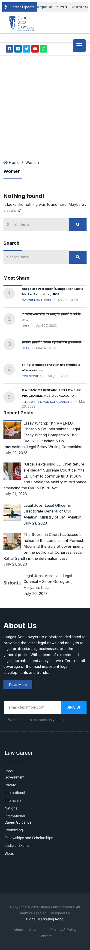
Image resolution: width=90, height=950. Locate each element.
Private (10, 785)
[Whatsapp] (43, 49)
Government (14, 777)
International (15, 793)
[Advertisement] (45, 102)
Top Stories (31, 376)
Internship (13, 800)
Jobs (9, 771)
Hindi (26, 326)
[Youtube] (35, 49)
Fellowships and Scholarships (47, 401)
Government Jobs (36, 300)
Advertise (37, 930)
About (18, 930)
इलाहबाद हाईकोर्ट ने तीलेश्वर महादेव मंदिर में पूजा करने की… (53, 342)
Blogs (9, 853)
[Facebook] (9, 49)
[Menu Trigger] (79, 45)
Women (32, 162)
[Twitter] (26, 49)
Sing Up (74, 707)
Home (14, 162)
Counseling (14, 830)
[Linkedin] (18, 49)
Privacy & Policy (63, 930)
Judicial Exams (17, 845)
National (11, 808)
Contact (45, 936)
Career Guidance (18, 822)
